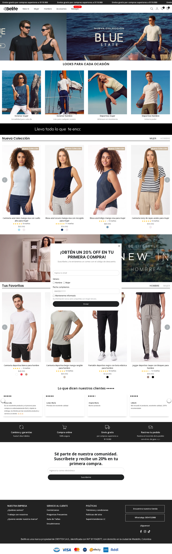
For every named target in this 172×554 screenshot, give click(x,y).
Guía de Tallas (53, 519)
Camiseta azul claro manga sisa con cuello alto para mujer (21, 219)
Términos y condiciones (97, 510)
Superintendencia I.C (95, 519)
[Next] (167, 180)
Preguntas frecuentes (57, 514)
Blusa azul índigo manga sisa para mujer (107, 218)
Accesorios (61, 8)
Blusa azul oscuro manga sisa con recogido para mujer (64, 219)
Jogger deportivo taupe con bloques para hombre (150, 366)
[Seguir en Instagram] (145, 532)
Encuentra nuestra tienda (145, 508)
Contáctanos (53, 510)
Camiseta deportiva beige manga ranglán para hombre (64, 366)
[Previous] (4, 180)
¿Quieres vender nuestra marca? (22, 519)
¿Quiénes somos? (15, 510)
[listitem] (19, 229)
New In (26, 8)
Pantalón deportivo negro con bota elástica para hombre (107, 366)
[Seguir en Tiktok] (149, 532)
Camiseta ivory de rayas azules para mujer (150, 218)
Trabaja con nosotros (17, 514)
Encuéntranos (53, 523)
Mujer (36, 8)
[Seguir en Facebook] (141, 532)
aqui (158, 439)
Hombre (48, 8)
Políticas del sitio (94, 514)
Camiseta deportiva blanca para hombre (21, 365)
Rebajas (76, 8)
